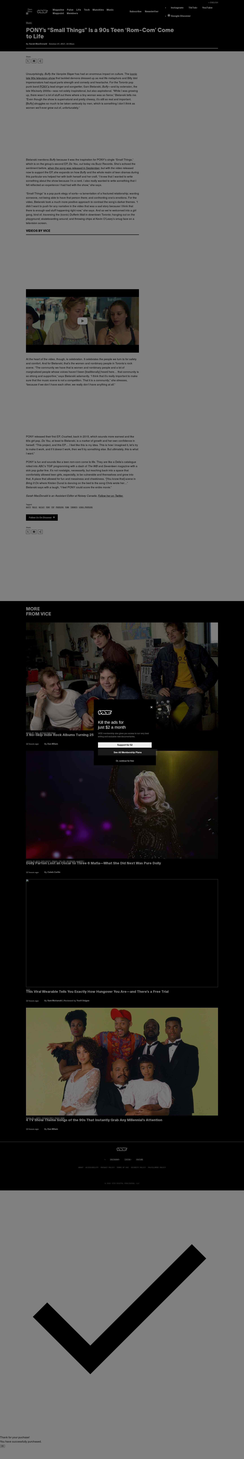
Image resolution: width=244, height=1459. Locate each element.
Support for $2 (125, 745)
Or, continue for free (125, 761)
